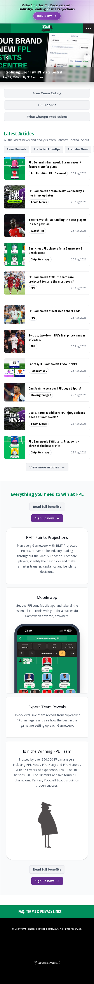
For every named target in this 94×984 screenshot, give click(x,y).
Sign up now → (47, 518)
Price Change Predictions (47, 116)
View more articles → (47, 467)
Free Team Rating (47, 93)
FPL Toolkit (47, 105)
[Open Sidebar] (88, 28)
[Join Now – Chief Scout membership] (47, 11)
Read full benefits (47, 506)
